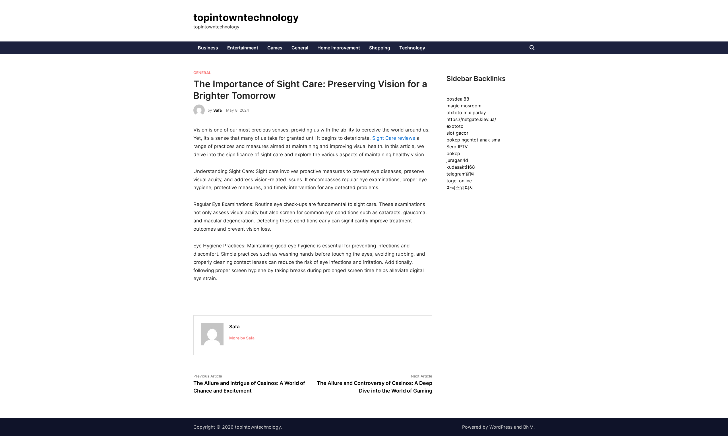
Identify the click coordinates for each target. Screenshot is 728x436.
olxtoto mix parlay (466, 112)
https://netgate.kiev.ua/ (471, 119)
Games (274, 48)
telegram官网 (460, 174)
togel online (459, 180)
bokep (453, 153)
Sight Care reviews (393, 138)
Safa (217, 110)
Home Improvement (338, 48)
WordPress (500, 427)
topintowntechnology (246, 17)
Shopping (379, 48)
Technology (412, 48)
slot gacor (457, 133)
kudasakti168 (460, 167)
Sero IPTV (457, 146)
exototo (455, 126)
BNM (528, 427)
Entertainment (242, 48)
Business (208, 48)
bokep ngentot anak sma (473, 140)
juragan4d (457, 160)
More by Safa (242, 337)
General (299, 48)
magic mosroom (463, 106)
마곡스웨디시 (460, 187)
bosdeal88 (457, 99)
